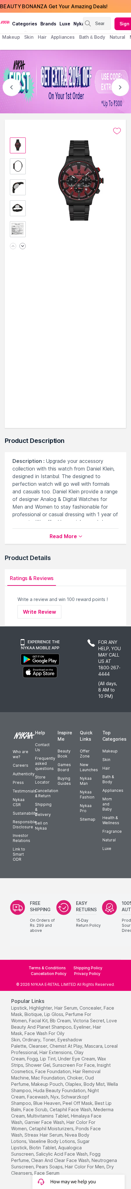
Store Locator (42, 780)
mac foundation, (48, 1077)
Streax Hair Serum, (44, 1135)
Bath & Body (108, 779)
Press (18, 782)
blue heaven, (47, 1103)
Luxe (106, 848)
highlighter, (41, 1008)
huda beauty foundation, (59, 1090)
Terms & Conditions (47, 967)
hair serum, (66, 1008)
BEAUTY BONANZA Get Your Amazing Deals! (53, 6)
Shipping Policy (87, 967)
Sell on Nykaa (41, 826)
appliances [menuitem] (63, 37)
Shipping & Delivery (43, 809)
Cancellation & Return (46, 793)
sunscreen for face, (74, 1065)
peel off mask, (78, 1103)
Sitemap (87, 819)
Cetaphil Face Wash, (71, 1109)
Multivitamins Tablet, (48, 1116)
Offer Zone (85, 753)
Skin (106, 759)
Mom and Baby (107, 804)
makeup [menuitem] (11, 37)
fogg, (33, 1058)
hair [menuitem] (42, 37)
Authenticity (24, 774)
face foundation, (53, 1071)
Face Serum (46, 1173)
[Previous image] (13, 246)
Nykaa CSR (18, 802)
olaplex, (73, 1084)
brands (48, 23)
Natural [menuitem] (117, 37)
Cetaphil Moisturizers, (51, 1128)
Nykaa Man (86, 781)
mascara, (94, 1046)
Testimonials (24, 791)
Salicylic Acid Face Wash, (62, 1154)
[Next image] (22, 246)
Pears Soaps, (50, 1166)
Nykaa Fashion (87, 794)
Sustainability (25, 813)
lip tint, (48, 1058)
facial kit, (39, 1020)
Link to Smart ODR (19, 854)
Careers (20, 765)
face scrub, (35, 1109)
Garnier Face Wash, (44, 1122)
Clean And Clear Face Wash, (60, 1160)
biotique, (33, 1014)
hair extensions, (56, 1052)
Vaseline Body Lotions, (52, 1141)
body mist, (95, 1084)
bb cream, (61, 1020)
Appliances (112, 790)
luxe (64, 23)
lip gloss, (54, 1014)
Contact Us (42, 747)
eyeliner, (83, 1027)
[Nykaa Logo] (5, 22)
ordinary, (31, 1039)
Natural (109, 840)
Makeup (110, 751)
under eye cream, (77, 1058)
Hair (106, 768)
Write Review (39, 612)
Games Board (64, 767)
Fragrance (112, 831)
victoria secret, (89, 1020)
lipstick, (19, 1008)
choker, (75, 1077)
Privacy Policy (87, 973)
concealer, (90, 1008)
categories (24, 23)
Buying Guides (64, 781)
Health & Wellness (110, 820)
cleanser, (38, 1046)
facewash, (38, 1096)
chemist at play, (66, 1046)
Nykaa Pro (86, 808)
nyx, (55, 1096)
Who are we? (20, 754)
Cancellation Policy (48, 973)
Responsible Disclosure (25, 824)
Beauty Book (64, 753)
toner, (49, 1039)
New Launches (89, 767)
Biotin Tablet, (43, 1147)
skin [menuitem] (28, 37)
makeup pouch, (47, 1084)
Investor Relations (21, 838)
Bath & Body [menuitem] (92, 37)
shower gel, (38, 1065)
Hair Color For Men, (85, 1166)
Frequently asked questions (45, 763)
